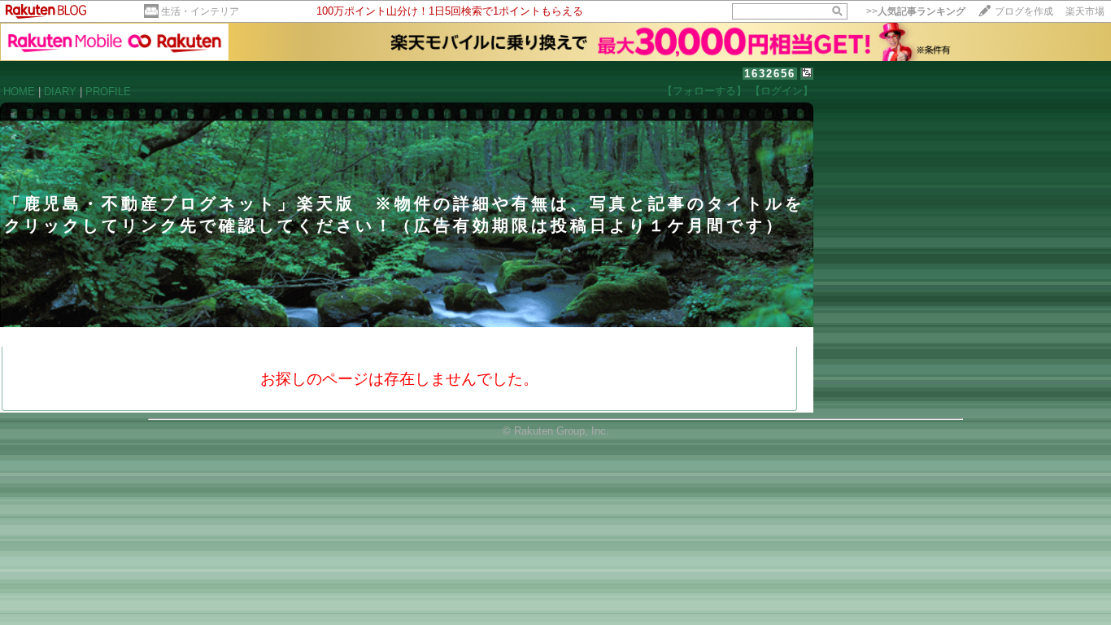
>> (915, 11)
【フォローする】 (704, 91)
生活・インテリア (200, 11)
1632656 (769, 74)
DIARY (60, 91)
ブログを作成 (1024, 11)
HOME (19, 91)
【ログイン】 (781, 91)
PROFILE (108, 91)
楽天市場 (1084, 11)
